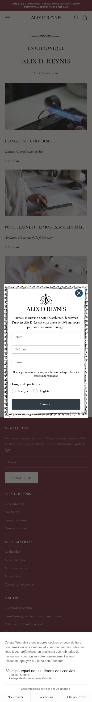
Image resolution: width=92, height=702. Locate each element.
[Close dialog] (79, 293)
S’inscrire (46, 404)
